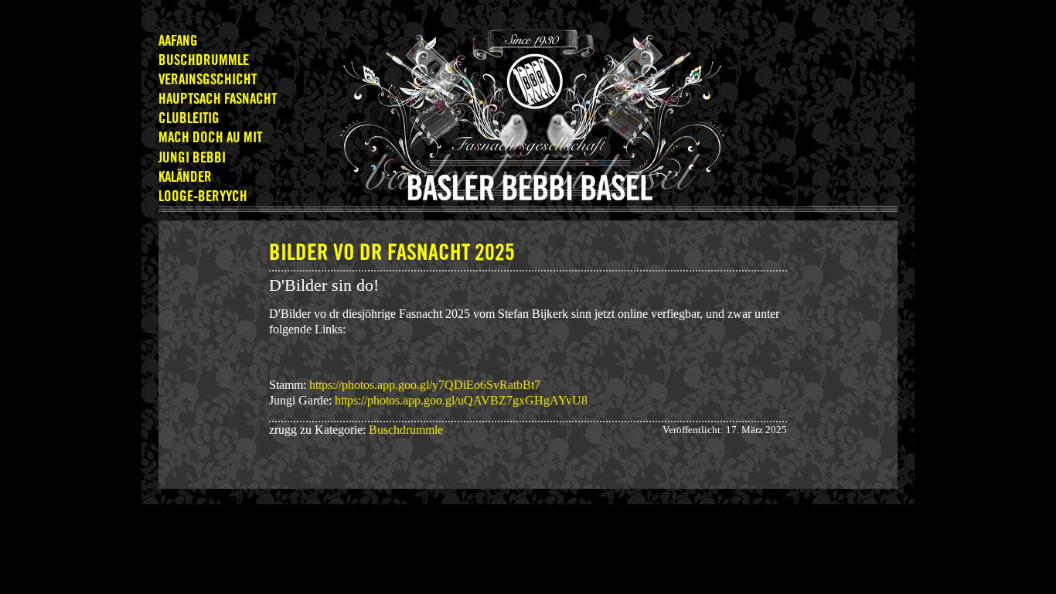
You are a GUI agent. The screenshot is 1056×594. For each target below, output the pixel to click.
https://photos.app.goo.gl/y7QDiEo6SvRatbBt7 (426, 384)
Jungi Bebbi (192, 158)
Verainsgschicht (207, 80)
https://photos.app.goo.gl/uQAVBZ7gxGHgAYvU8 (461, 400)
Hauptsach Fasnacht (217, 99)
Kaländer (185, 177)
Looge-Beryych (202, 196)
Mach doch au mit (210, 138)
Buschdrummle (203, 60)
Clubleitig (189, 118)
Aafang (178, 41)
